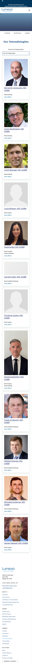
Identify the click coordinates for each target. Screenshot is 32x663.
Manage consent (10, 661)
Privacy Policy (5, 585)
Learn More (8, 97)
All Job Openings (6, 621)
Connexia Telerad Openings (9, 619)
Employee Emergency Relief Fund (10, 602)
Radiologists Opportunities (8, 616)
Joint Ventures (6, 597)
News (3, 650)
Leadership (5, 636)
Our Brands (5, 594)
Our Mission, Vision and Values (10, 599)
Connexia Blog (5, 641)
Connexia (7, 33)
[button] (29, 10)
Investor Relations (6, 653)
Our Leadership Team (7, 604)
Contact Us (5, 655)
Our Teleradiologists (7, 638)
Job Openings (5, 643)
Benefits (4, 624)
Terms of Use (13, 585)
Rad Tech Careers (6, 614)
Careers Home (5, 611)
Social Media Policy (7, 588)
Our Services (17, 33)
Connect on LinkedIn (7, 658)
